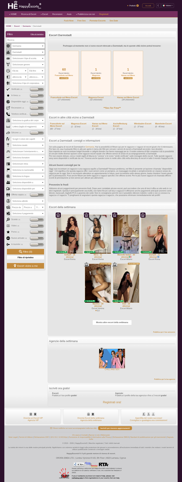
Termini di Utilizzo (26, 437)
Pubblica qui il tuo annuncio (164, 332)
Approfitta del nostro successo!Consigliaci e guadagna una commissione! (148, 419)
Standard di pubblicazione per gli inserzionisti (148, 437)
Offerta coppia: (18, 195)
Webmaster (105, 435)
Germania (27, 26)
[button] (28, 46)
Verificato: (16, 89)
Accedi (148, 6)
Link (97, 435)
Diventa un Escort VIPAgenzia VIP (33, 419)
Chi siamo (76, 435)
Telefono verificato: (20, 114)
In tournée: (17, 244)
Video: (15, 226)
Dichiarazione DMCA (121, 437)
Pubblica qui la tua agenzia (164, 379)
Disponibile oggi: (19, 101)
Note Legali (13, 437)
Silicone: (16, 133)
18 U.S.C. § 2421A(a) (59, 437)
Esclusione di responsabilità (80, 437)
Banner (92, 435)
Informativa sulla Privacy (101, 437)
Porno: (15, 232)
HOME (13, 14)
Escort (44, 14)
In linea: (15, 95)
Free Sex (81, 21)
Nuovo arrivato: (19, 238)
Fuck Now (68, 21)
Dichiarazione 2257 (41, 437)
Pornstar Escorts (98, 21)
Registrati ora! (112, 402)
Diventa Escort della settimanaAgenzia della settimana (91, 419)
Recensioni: (17, 108)
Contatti (84, 435)
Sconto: (15, 219)
